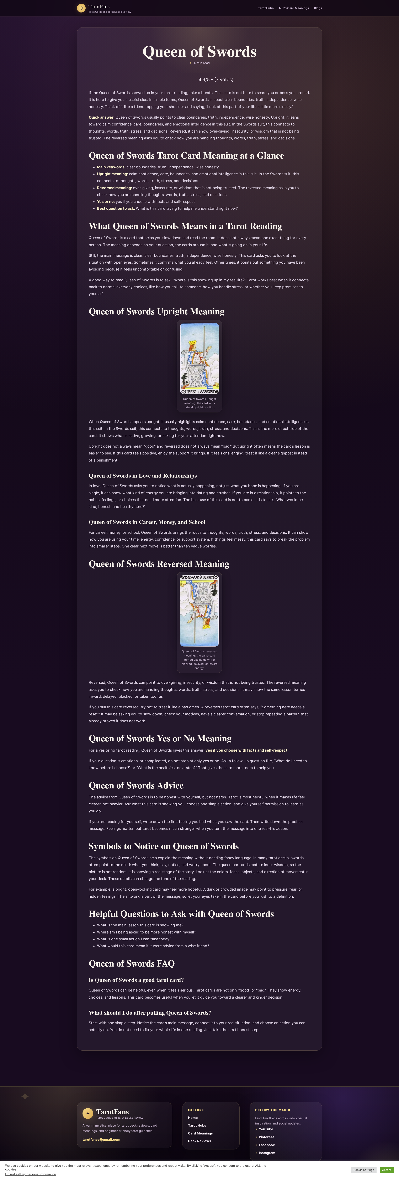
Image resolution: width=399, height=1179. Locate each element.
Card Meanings (200, 1133)
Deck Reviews (199, 1141)
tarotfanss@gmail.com (101, 1139)
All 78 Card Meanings (294, 8)
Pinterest (266, 1137)
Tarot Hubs (266, 8)
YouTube (266, 1129)
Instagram (267, 1153)
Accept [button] (386, 1170)
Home (193, 1118)
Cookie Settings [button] (363, 1170)
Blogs (318, 8)
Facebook (267, 1145)
